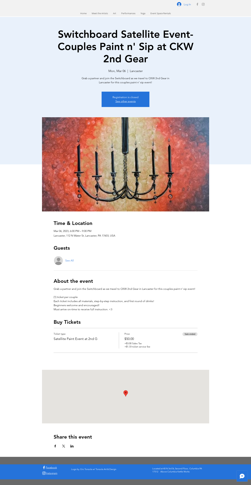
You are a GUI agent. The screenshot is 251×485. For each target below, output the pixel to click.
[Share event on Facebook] (55, 446)
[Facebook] (197, 4)
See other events (125, 101)
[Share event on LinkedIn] (72, 446)
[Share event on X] (63, 446)
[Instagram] (203, 4)
